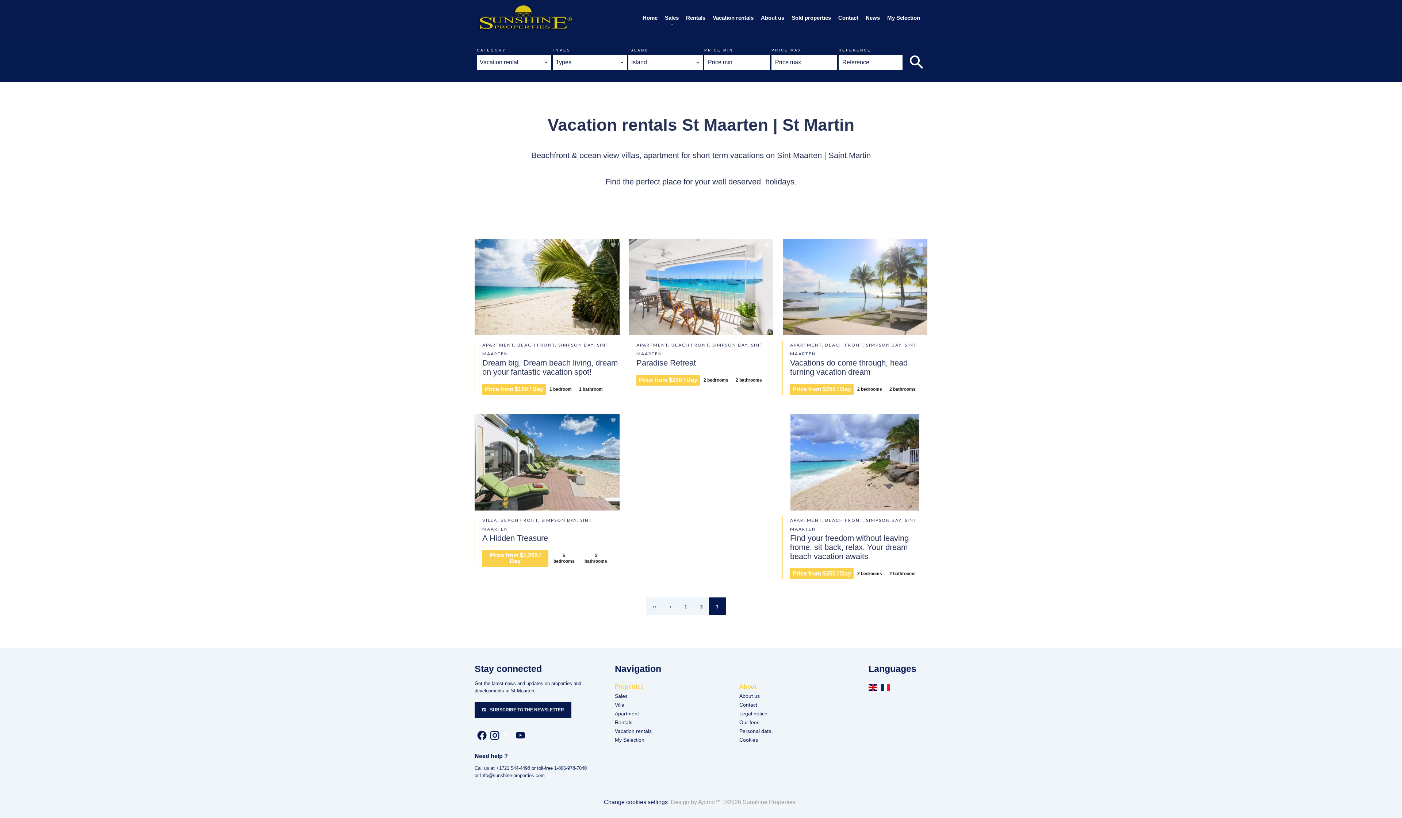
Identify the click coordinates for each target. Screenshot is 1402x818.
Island (638, 50)
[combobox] (514, 62)
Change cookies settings (636, 802)
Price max (786, 50)
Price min (718, 50)
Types (562, 50)
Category (491, 50)
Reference (855, 50)
